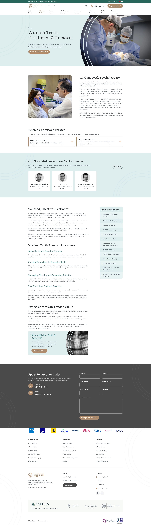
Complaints (69, 485)
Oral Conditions (31, 12)
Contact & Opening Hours (70, 458)
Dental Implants (52, 12)
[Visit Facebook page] (98, 493)
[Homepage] (36, 475)
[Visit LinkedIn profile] (102, 493)
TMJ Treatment (100, 447)
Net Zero (65, 461)
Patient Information (114, 12)
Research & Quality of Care (70, 480)
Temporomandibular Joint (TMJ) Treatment (111, 269)
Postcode (105, 389)
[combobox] (65, 6)
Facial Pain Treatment (109, 225)
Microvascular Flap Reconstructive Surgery (110, 244)
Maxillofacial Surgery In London (110, 215)
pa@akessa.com (42, 394)
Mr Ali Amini (61, 184)
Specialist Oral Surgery (110, 259)
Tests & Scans (103, 12)
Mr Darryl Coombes (84, 184)
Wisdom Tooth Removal (103, 443)
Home (30, 28)
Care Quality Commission (70, 477)
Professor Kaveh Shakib (38, 184)
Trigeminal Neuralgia (109, 263)
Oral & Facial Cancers (109, 250)
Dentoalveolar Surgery (86, 139)
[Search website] (86, 6)
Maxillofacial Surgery (64, 12)
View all (116, 167)
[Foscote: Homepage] (35, 6)
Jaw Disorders (100, 454)
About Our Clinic (67, 443)
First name (82, 373)
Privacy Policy (67, 454)
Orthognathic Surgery (79, 12)
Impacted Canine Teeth (39, 140)
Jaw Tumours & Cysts (109, 239)
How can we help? (85, 398)
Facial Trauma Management (111, 230)
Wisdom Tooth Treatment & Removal (111, 275)
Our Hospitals (112, 1)
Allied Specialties (92, 12)
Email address (83, 381)
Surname (105, 373)
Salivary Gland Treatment (111, 254)
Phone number (107, 381)
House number (83, 389)
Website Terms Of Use (69, 450)
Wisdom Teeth (41, 12)
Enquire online (114, 6)
